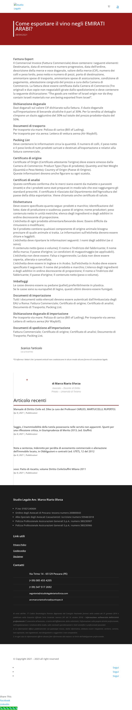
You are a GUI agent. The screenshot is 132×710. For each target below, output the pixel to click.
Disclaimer (18, 556)
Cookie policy (19, 550)
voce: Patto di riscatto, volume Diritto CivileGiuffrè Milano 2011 (50, 469)
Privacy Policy (19, 544)
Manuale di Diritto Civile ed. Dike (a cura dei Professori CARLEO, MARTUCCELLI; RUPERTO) (64, 409)
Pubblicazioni (31, 413)
